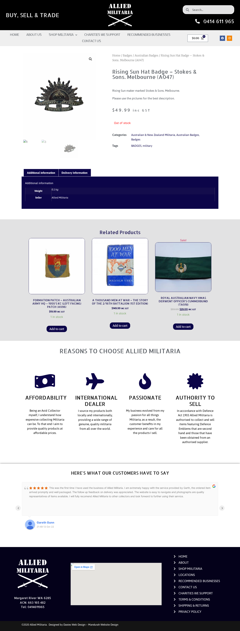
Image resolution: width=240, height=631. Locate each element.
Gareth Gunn (45, 522)
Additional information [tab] (41, 172)
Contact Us (91, 41)
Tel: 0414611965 (32, 607)
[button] (90, 59)
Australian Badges (146, 55)
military (147, 145)
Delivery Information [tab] (74, 172)
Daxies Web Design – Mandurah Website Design (90, 624)
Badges (127, 55)
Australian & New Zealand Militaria (153, 134)
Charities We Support (102, 35)
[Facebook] (222, 38)
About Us (34, 35)
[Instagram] (229, 38)
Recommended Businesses (148, 35)
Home (14, 35)
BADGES (136, 145)
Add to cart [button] (56, 329)
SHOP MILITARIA (61, 35)
